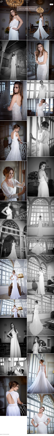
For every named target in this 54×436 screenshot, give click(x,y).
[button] (51, 4)
